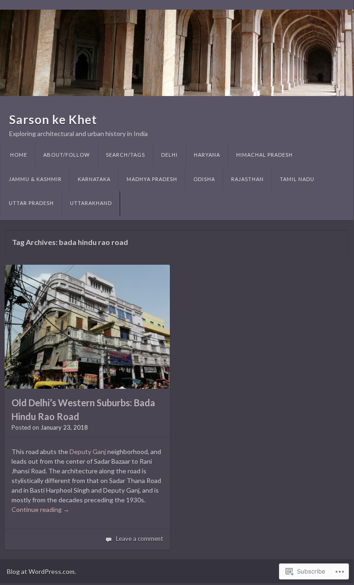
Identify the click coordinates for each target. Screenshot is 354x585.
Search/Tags (125, 155)
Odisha (204, 179)
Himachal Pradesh (264, 155)
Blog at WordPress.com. (41, 571)
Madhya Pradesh (152, 179)
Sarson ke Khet (53, 119)
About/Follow (66, 155)
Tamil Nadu (297, 179)
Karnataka (94, 179)
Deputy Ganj (88, 451)
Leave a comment (139, 538)
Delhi (169, 155)
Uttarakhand (91, 203)
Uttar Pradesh (31, 203)
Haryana (207, 155)
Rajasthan (247, 179)
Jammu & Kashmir (35, 179)
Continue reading (41, 509)
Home (18, 155)
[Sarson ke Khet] (177, 53)
